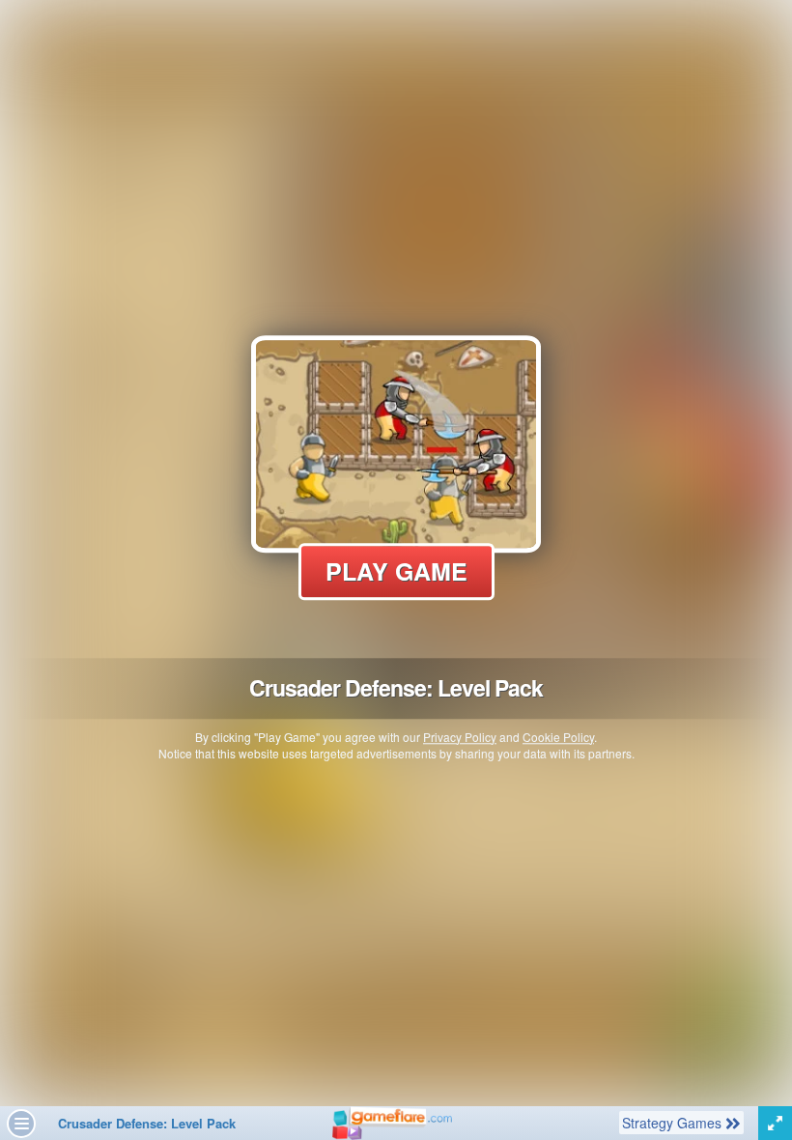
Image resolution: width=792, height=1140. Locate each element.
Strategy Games (673, 1122)
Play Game (396, 571)
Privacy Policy (459, 736)
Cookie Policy (558, 736)
